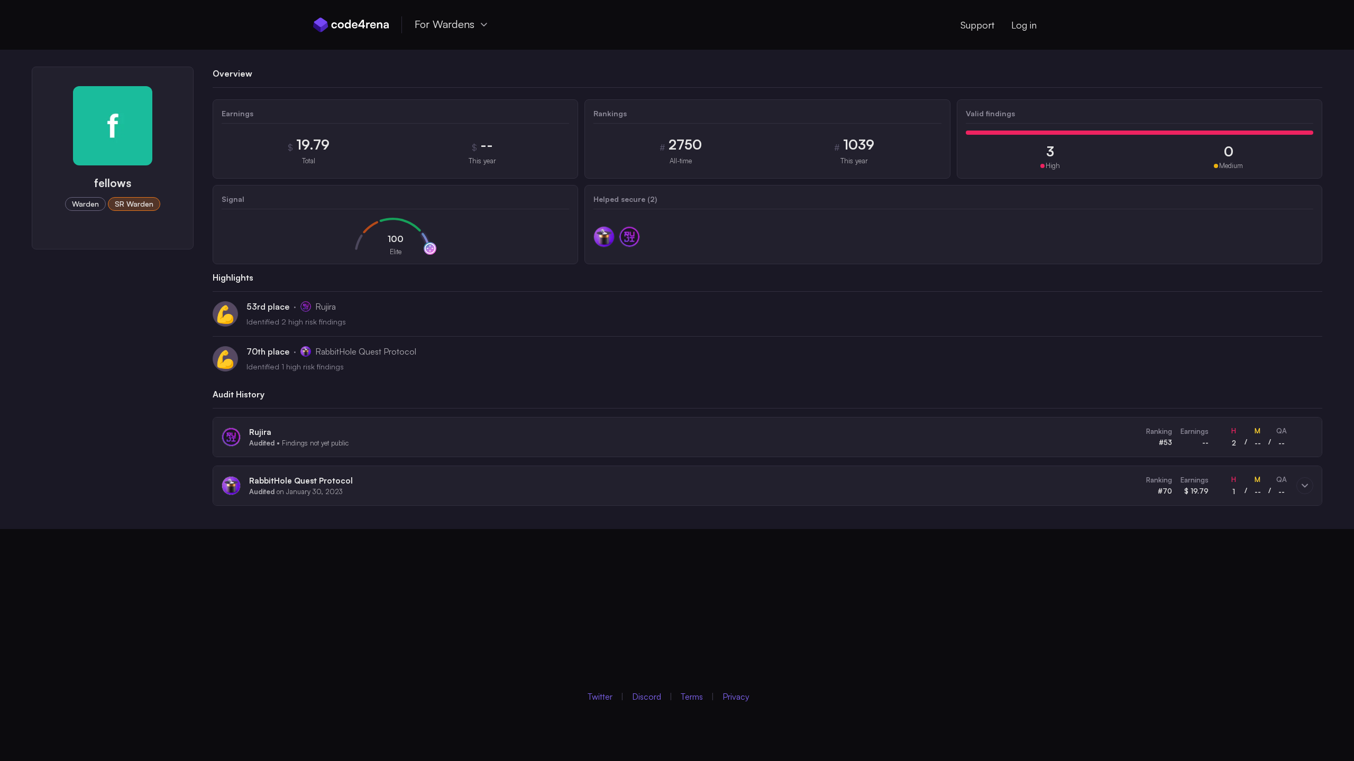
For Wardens (444, 24)
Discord (646, 696)
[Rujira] (629, 236)
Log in (1024, 25)
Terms (692, 696)
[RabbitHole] (604, 236)
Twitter (600, 696)
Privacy (735, 696)
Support (977, 25)
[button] (767, 437)
